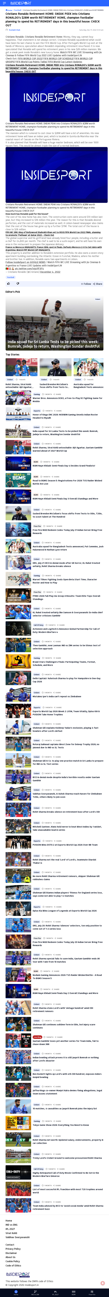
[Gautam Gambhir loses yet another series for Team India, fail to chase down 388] (18, 1040)
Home (9, 1220)
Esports (37, 411)
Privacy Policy (13, 1248)
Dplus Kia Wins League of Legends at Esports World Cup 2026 (65, 910)
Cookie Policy (13, 1261)
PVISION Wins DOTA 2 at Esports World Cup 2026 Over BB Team (65, 844)
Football (10, 277)
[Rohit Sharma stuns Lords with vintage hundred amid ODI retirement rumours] (18, 1007)
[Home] (21, 3)
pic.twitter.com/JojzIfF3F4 (29, 268)
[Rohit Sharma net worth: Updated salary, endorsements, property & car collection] (18, 1139)
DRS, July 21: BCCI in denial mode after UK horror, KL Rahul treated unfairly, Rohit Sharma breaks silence (66, 564)
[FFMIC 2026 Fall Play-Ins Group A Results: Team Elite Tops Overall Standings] (18, 595)
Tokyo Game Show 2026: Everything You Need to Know (61, 1124)
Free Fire (37, 526)
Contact (10, 1244)
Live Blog (37, 1037)
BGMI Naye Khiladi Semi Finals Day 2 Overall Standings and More (65, 993)
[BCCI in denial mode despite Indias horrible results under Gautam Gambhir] (18, 777)
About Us (10, 1257)
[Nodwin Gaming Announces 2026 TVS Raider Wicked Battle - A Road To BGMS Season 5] (18, 974)
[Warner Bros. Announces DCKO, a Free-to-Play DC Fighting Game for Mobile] (18, 398)
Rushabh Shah (14, 30)
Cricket (97, 299)
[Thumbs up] (8, 283)
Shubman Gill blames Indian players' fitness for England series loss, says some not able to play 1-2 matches (68, 894)
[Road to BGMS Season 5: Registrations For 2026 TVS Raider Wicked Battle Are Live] (18, 480)
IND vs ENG (11, 1224)
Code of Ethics (13, 1265)
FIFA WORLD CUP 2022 (30, 58)
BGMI (36, 462)
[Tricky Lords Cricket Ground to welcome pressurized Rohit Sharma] (18, 1156)
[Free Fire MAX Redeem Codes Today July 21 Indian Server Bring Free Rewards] (18, 529)
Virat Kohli (11, 1233)
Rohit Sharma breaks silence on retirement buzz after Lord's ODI (66, 811)
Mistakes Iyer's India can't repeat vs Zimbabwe (57, 696)
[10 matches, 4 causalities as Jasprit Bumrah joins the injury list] (18, 1106)
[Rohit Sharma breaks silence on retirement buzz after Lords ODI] (18, 810)
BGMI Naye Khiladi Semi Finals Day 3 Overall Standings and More (65, 498)
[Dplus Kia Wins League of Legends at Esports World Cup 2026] (18, 909)
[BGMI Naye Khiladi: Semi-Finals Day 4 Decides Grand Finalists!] (18, 463)
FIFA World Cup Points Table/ (31, 61)
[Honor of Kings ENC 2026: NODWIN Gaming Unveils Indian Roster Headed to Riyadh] (18, 414)
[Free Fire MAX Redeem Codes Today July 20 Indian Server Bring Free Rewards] (18, 941)
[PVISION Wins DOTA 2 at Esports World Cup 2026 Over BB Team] (18, 843)
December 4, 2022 (50, 271)
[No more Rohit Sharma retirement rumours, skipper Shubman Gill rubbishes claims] (18, 876)
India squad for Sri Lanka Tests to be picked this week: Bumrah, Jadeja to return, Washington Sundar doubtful (54, 344)
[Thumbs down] (18, 283)
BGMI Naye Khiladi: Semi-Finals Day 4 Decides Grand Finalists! (64, 465)
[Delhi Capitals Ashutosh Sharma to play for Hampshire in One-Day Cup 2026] (18, 678)
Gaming (37, 394)
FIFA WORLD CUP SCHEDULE (58, 58)
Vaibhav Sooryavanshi (18, 1237)
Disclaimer (11, 1253)
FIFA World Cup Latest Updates (64, 61)
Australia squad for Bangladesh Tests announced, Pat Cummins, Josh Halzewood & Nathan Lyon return (89, 385)
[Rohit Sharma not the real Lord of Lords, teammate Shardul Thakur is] (18, 859)
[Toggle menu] (4, 3)
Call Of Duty (38, 625)
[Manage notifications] (103, 1283)
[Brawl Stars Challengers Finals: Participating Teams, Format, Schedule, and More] (18, 661)
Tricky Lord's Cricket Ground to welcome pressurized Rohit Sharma (67, 1157)
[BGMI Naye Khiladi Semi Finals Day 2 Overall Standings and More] (18, 991)
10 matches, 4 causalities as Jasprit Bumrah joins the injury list (65, 1108)
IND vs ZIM (35, 1295)
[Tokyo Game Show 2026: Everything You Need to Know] (18, 1123)
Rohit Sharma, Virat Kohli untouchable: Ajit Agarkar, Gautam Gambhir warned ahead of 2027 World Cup (21, 385)
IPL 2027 (10, 1229)
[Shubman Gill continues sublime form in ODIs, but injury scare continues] (18, 1024)
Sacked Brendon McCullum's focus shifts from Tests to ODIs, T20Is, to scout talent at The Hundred (55, 385)
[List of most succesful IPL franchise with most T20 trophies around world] (18, 1189)
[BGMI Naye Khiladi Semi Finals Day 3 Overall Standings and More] (18, 496)
